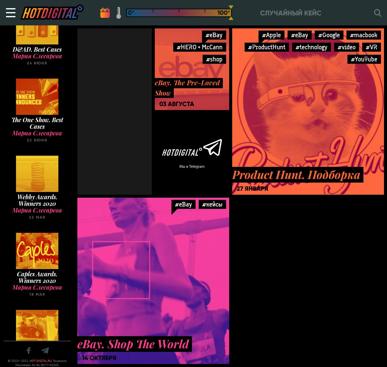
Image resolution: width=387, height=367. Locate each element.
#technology (311, 47)
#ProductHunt (266, 47)
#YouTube (364, 59)
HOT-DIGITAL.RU (41, 361)
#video (347, 47)
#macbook (363, 35)
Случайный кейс (290, 13)
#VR (371, 47)
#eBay (214, 35)
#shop (214, 59)
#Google (329, 35)
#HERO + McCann (200, 47)
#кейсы (212, 204)
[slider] (231, 12)
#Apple (271, 35)
